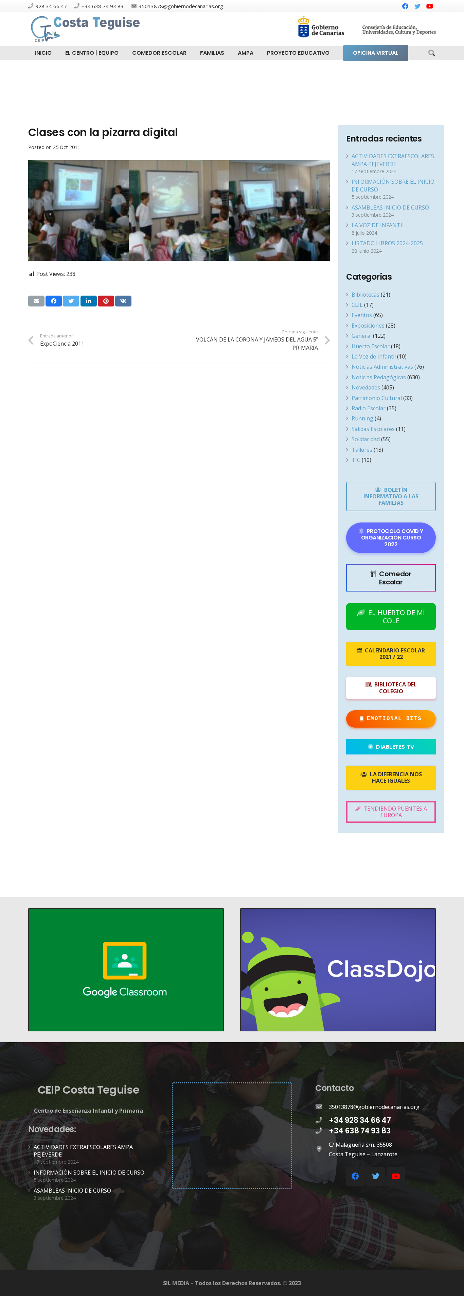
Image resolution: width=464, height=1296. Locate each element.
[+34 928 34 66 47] (322, 1120)
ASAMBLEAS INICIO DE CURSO (390, 207)
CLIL (357, 305)
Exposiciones (368, 325)
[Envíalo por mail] (36, 301)
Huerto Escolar (371, 346)
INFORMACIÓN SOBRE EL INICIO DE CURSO (89, 1172)
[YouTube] (430, 6)
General (362, 335)
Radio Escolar (369, 408)
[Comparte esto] (54, 301)
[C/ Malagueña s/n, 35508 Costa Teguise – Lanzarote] (322, 1149)
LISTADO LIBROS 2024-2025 (387, 243)
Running (362, 418)
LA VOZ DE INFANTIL (378, 225)
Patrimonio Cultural (377, 398)
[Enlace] (86, 29)
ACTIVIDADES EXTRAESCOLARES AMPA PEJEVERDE (393, 159)
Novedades (366, 387)
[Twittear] (71, 301)
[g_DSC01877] (279, 210)
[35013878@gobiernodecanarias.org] (322, 1107)
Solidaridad (366, 439)
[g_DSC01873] (78, 210)
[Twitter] (417, 6)
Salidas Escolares (373, 429)
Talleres (362, 449)
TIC (356, 460)
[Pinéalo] (106, 301)
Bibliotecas (365, 294)
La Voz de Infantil (374, 356)
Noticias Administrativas (382, 366)
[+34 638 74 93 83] (322, 1131)
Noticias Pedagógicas (379, 377)
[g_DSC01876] (179, 210)
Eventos (362, 315)
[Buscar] (431, 53)
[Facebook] (405, 6)
